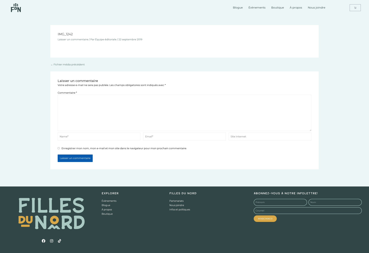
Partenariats (176, 201)
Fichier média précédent (68, 64)
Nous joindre (316, 7)
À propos (296, 7)
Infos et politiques (179, 209)
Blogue (238, 7)
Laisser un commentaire (73, 39)
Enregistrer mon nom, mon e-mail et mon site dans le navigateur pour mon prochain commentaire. (124, 148)
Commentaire (67, 92)
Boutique (277, 7)
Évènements (257, 7)
